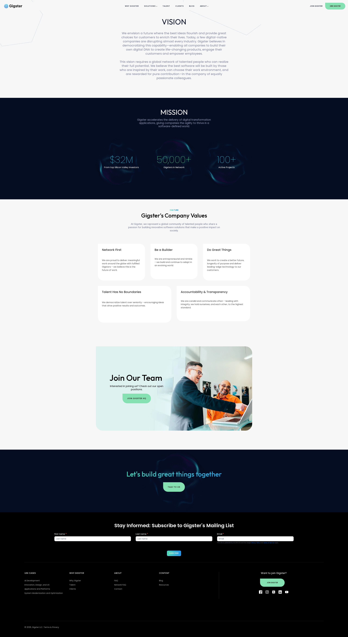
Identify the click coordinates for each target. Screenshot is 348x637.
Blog (192, 6)
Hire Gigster (335, 6)
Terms (47, 627)
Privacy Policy (255, 543)
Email (220, 534)
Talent (166, 6)
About (203, 6)
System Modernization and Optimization (43, 593)
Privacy (55, 627)
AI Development (32, 580)
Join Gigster (316, 6)
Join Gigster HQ (136, 398)
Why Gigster (132, 6)
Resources (164, 584)
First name (60, 534)
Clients (179, 6)
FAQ (116, 580)
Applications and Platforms (37, 589)
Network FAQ (120, 584)
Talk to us (174, 487)
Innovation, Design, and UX (36, 584)
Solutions (150, 6)
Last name (142, 534)
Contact (118, 589)
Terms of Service (268, 543)
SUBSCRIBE (174, 553)
